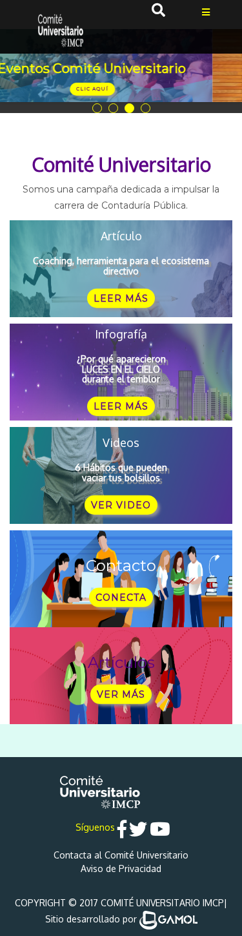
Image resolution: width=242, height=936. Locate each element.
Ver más (121, 694)
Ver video (121, 505)
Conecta (121, 597)
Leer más (121, 298)
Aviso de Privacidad (121, 868)
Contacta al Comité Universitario (121, 854)
